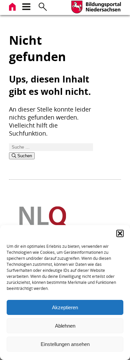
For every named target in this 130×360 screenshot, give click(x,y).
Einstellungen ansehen (65, 344)
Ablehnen (65, 326)
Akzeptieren (65, 307)
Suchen (24, 155)
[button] (120, 233)
